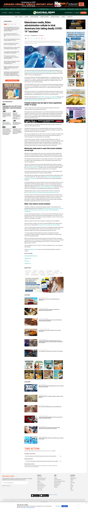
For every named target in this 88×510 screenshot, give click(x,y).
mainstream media (57, 42)
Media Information (40, 484)
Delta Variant (44, 42)
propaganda (26, 43)
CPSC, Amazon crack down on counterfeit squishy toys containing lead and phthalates (11, 57)
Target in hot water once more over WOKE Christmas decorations (49, 299)
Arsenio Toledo (46, 318)
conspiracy (26, 42)
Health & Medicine (34, 16)
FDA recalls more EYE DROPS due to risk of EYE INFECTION (50, 406)
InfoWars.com (27, 263)
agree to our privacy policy (29, 507)
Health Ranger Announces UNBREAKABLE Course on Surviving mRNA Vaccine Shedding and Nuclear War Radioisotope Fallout (17, 116)
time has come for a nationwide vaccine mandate (49, 225)
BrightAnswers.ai (57, 484)
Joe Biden (51, 42)
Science (63, 16)
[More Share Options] (44, 38)
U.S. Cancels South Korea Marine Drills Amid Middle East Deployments (11, 52)
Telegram (72, 479)
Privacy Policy (39, 488)
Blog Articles (56, 485)
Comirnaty (57, 41)
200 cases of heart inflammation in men (45, 186)
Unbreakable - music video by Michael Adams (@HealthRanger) (17, 123)
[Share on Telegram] (34, 38)
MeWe (71, 487)
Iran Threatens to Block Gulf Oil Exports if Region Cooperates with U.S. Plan (12, 35)
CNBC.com (26, 261)
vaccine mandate (33, 43)
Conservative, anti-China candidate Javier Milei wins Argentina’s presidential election (49, 310)
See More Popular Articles (12, 80)
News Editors (46, 339)
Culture (26, 16)
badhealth (35, 41)
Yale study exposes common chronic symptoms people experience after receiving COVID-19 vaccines (49, 428)
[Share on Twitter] (31, 38)
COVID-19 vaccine (32, 42)
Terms (32, 499)
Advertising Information (41, 485)
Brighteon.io (72, 476)
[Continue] (26, 482)
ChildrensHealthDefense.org (30, 256)
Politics (20, 16)
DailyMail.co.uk (27, 258)
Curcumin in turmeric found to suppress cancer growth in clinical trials (50, 331)
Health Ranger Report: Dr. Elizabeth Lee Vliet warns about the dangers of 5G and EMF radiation (51, 418)
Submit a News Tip (40, 487)
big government (46, 41)
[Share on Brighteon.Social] (25, 38)
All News (55, 478)
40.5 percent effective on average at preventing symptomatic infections (42, 192)
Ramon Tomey (46, 297)
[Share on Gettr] (42, 38)
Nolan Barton (34, 35)
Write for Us (39, 482)
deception (39, 42)
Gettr (71, 484)
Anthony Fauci (30, 41)
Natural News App (57, 482)
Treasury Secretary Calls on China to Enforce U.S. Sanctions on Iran (11, 44)
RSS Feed (56, 487)
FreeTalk (71, 485)
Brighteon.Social (73, 478)
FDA (48, 42)
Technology (69, 16)
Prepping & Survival (55, 16)
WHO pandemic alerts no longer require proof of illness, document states (12, 48)
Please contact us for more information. (31, 466)
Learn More (58, 506)
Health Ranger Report (7, 101)
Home (16, 16)
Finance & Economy (44, 16)
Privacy (29, 499)
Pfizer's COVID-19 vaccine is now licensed (46, 96)
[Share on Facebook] (28, 38)
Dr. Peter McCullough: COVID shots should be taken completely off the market (51, 438)
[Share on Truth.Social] (39, 38)
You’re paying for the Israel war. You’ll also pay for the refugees (51, 351)
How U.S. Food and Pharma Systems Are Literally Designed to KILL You (12, 40)
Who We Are (39, 476)
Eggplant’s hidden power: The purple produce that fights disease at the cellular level (11, 67)
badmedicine (40, 41)
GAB (71, 488)
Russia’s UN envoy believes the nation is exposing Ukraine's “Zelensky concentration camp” (12, 62)
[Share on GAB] (36, 38)
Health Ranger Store (57, 479)
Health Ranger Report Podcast (59, 481)
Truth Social (72, 482)
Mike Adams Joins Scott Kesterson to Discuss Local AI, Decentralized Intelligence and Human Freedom (7, 115)
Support (38, 481)
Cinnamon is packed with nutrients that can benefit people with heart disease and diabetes (50, 320)
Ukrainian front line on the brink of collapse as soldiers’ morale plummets (51, 397)
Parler (71, 481)
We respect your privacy (6, 485)
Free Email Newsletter (41, 479)
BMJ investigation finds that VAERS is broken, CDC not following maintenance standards (51, 386)
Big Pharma (52, 41)
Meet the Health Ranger (41, 478)
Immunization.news (32, 249)
